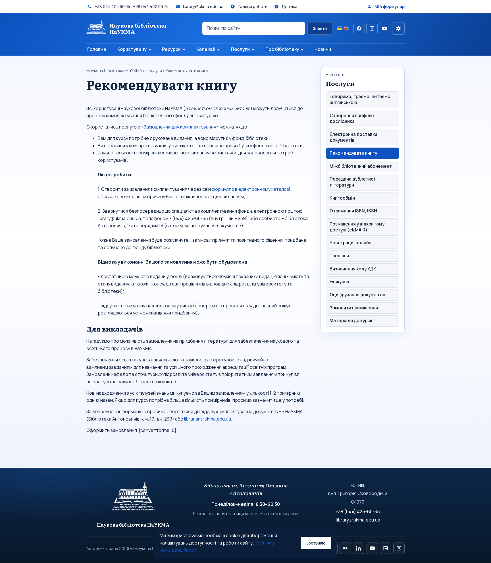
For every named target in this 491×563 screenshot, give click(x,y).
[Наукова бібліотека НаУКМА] (133, 499)
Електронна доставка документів (353, 137)
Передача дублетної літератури (352, 182)
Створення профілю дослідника (352, 119)
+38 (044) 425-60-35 (358, 511)
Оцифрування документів (357, 295)
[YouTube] (384, 28)
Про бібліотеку (282, 49)
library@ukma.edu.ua (358, 520)
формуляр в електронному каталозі (251, 189)
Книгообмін (342, 198)
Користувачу (132, 49)
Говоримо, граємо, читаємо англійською (360, 99)
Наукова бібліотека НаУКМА (114, 70)
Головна (96, 49)
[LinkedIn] (358, 548)
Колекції (205, 49)
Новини (323, 49)
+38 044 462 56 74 (150, 6)
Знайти (320, 28)
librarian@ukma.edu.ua (207, 419)
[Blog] (385, 548)
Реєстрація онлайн (350, 243)
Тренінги (339, 256)
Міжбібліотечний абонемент (361, 166)
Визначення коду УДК (353, 269)
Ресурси (171, 49)
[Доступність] (398, 28)
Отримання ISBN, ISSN (353, 211)
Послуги (240, 49)
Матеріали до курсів (352, 321)
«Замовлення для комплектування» (180, 127)
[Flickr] (345, 548)
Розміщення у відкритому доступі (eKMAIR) (357, 227)
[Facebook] (359, 28)
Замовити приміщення (354, 308)
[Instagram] (372, 28)
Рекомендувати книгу (353, 153)
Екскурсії (339, 282)
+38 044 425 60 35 (112, 6)
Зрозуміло (316, 543)
